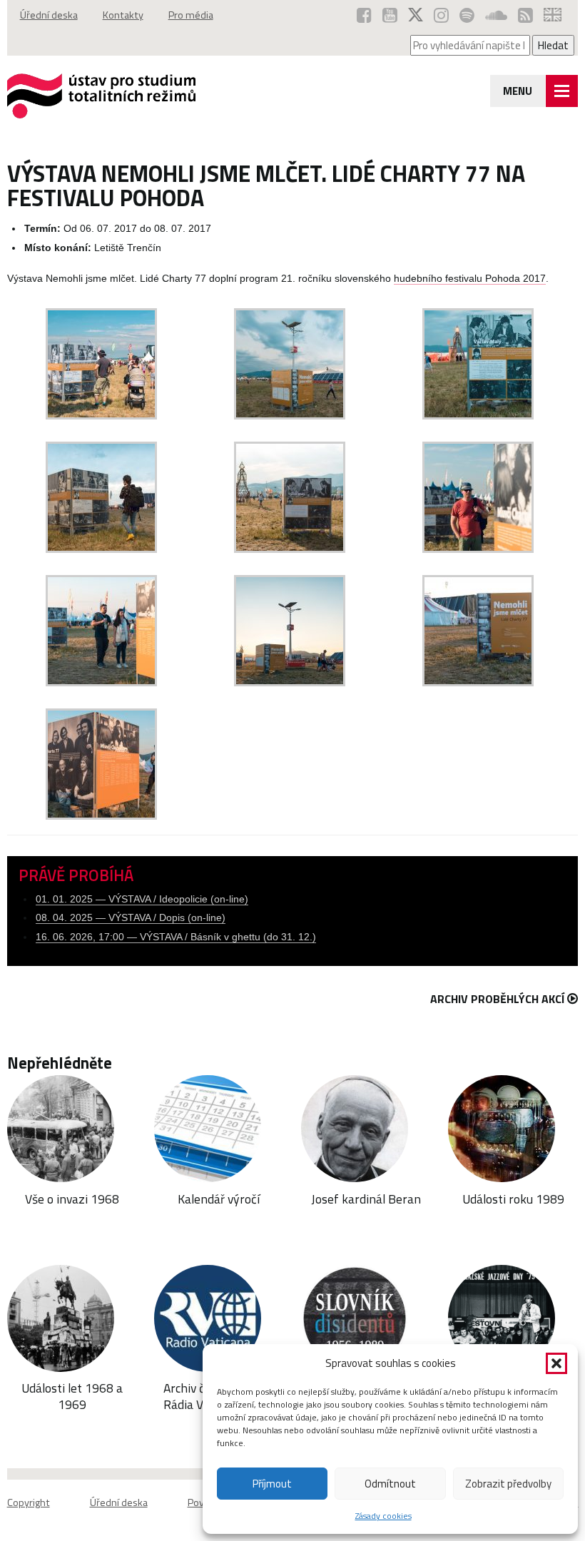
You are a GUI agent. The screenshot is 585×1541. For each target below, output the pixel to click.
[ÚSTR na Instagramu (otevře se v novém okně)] (441, 15)
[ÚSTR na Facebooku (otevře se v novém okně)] (364, 15)
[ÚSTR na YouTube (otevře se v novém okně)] (390, 15)
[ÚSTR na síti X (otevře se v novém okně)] (415, 15)
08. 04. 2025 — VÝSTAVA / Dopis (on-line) (130, 917)
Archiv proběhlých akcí (497, 998)
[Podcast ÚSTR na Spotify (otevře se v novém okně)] (467, 15)
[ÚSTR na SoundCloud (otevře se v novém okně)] (496, 15)
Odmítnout (390, 1483)
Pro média (190, 15)
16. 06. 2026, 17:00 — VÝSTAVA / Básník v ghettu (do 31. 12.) (176, 937)
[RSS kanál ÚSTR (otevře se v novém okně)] (525, 15)
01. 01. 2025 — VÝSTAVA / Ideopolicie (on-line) (142, 899)
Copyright (28, 1502)
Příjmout (272, 1483)
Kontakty (123, 15)
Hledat (553, 45)
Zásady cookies (383, 1515)
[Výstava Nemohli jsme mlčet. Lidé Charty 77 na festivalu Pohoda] (101, 415)
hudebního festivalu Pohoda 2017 (470, 278)
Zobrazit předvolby (508, 1483)
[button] (556, 1363)
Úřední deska (49, 15)
